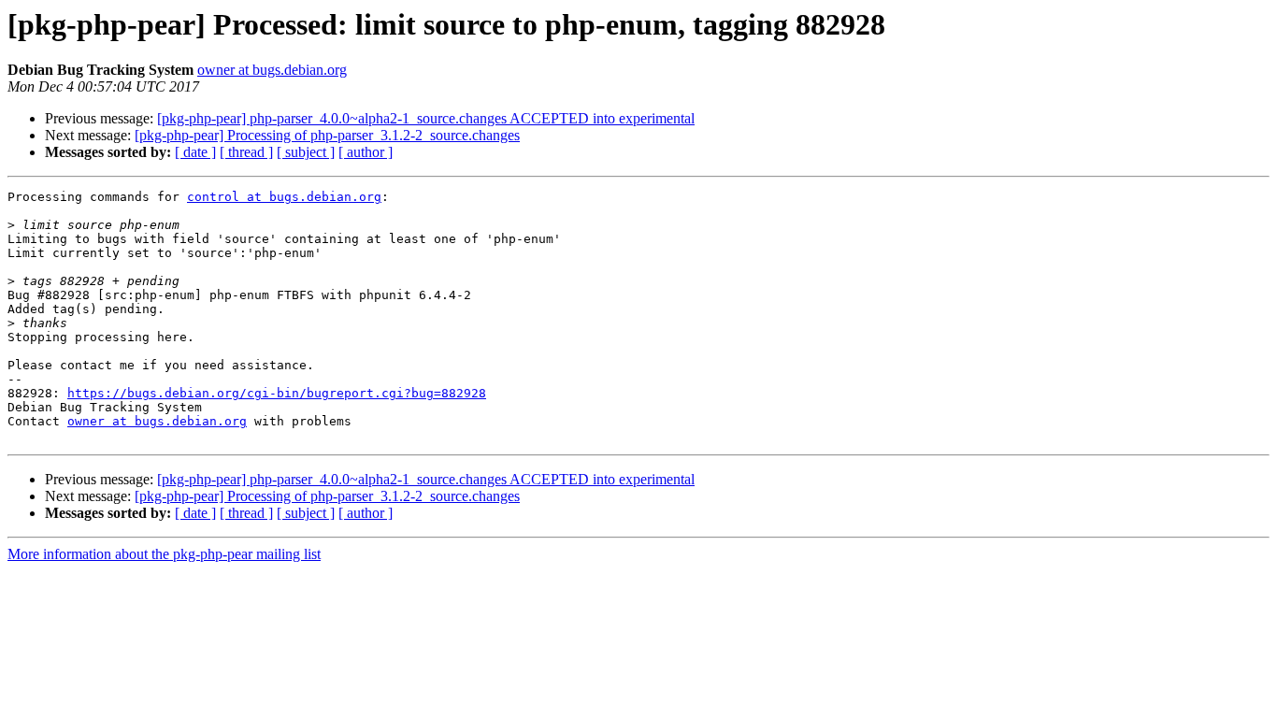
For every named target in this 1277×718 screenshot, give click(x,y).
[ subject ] (306, 152)
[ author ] (365, 152)
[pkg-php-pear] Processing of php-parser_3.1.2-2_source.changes (327, 135)
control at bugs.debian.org (284, 197)
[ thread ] (246, 152)
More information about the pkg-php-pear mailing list (164, 554)
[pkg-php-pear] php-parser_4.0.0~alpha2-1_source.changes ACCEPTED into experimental (426, 118)
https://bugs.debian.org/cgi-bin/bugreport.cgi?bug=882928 (276, 393)
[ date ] (195, 152)
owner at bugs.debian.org (272, 70)
